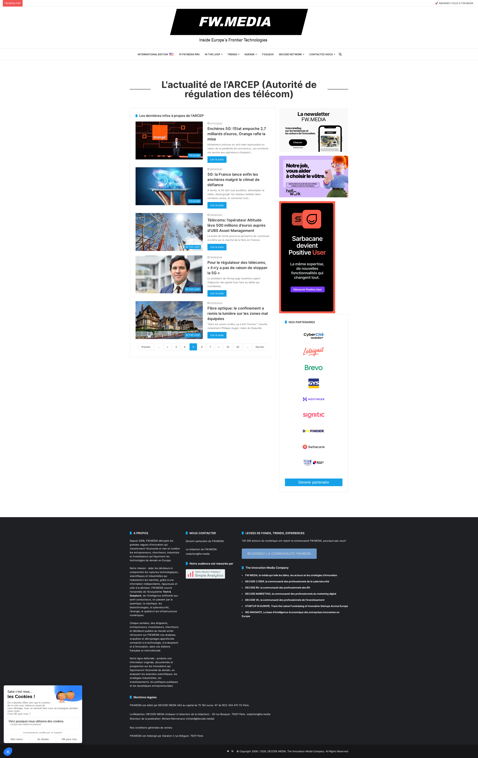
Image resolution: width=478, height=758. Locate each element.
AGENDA (249, 54)
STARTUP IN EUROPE (257, 606)
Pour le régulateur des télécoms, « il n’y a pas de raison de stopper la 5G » (237, 267)
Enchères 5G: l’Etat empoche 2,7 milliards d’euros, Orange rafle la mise (236, 133)
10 (227, 346)
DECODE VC (252, 599)
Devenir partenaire (313, 482)
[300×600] (307, 312)
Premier (146, 346)
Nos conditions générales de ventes (151, 727)
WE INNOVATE (253, 612)
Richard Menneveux (173, 718)
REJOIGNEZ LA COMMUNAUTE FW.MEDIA (279, 553)
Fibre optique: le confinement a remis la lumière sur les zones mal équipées (237, 313)
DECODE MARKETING (258, 593)
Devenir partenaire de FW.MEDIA (205, 541)
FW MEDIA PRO (190, 54)
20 (237, 346)
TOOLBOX (268, 54)
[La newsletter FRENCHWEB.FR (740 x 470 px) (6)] (313, 150)
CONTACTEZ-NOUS (321, 54)
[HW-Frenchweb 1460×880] (313, 196)
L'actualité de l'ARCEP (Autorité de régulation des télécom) (239, 89)
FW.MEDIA (152, 540)
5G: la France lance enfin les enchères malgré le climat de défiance (233, 179)
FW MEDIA (251, 575)
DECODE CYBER (254, 581)
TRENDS (232, 54)
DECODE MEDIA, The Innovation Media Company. (296, 751)
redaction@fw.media (197, 553)
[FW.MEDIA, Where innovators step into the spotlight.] (239, 27)
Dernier (260, 346)
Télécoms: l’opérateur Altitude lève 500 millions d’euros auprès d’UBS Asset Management (236, 225)
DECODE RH (252, 587)
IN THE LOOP (212, 54)
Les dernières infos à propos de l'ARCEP (171, 116)
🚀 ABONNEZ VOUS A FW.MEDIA (454, 3)
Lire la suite (217, 159)
